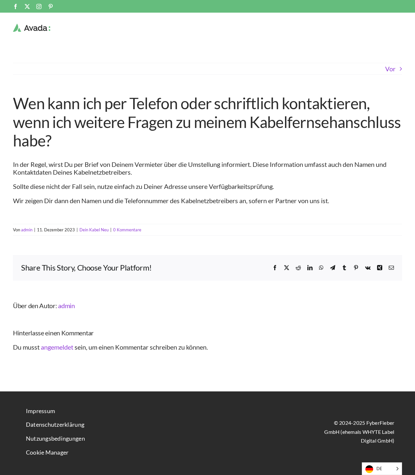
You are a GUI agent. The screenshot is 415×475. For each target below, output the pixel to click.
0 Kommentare (127, 229)
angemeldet (57, 347)
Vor (390, 69)
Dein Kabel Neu (94, 229)
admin (26, 229)
